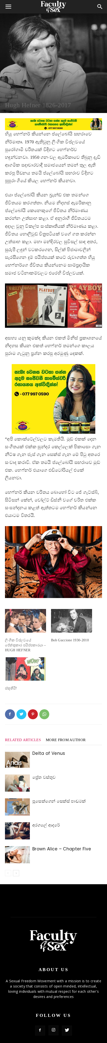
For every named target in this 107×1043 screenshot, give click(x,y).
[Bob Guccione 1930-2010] (71, 620)
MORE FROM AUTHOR (66, 740)
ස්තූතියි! (11, 688)
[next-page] (16, 873)
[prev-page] (8, 873)
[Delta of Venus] (17, 759)
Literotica (11, 96)
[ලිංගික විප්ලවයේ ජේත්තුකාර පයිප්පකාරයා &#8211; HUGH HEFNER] (25, 620)
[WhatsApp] (44, 714)
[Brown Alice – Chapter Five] (17, 854)
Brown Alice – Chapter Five (61, 849)
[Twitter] (21, 714)
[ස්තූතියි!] (25, 669)
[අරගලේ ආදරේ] (17, 830)
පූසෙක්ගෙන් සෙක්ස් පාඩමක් (59, 801)
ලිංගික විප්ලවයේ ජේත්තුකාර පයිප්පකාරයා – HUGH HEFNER (25, 645)
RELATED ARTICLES (23, 740)
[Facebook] (10, 714)
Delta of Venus (48, 753)
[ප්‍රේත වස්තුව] (17, 783)
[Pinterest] (33, 714)
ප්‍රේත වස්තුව (43, 777)
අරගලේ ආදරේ (46, 825)
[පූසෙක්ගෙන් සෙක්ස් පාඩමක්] (17, 807)
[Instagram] (53, 1030)
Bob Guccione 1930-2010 (70, 640)
